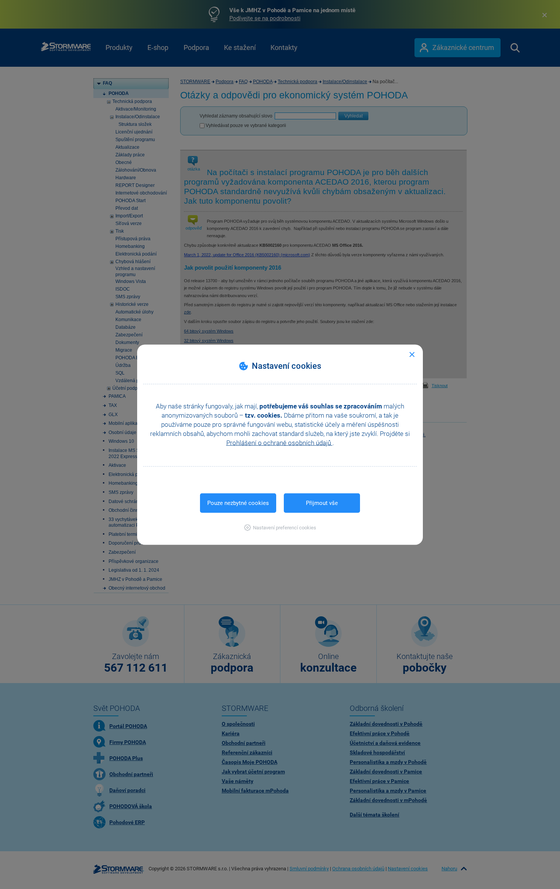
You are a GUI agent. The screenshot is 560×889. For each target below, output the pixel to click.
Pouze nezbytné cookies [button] (238, 502)
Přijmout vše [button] (322, 502)
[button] (280, 527)
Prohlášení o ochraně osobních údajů (279, 442)
